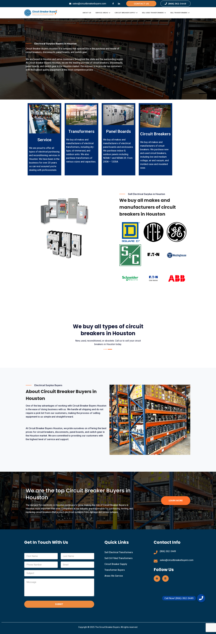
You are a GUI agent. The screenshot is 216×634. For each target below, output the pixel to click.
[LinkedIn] (119, 3)
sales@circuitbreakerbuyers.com (176, 560)
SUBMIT (59, 604)
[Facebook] (113, 3)
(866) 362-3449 (168, 551)
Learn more (176, 500)
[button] (201, 598)
